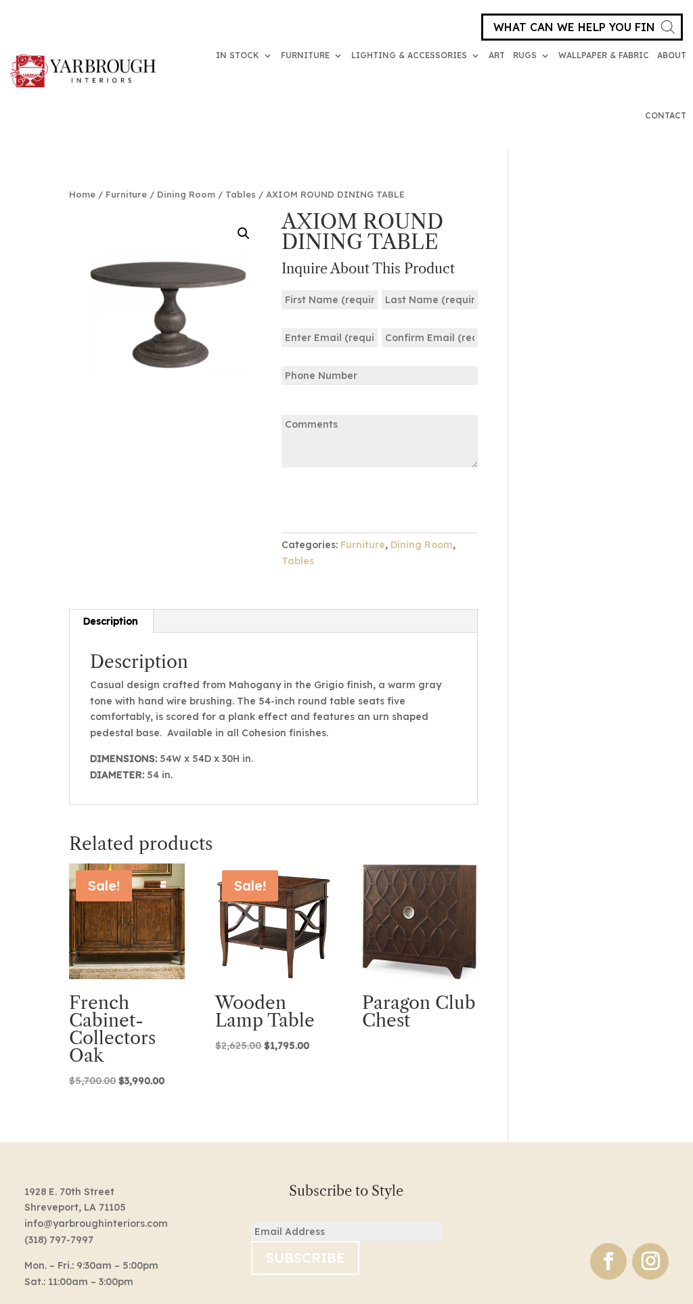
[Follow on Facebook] (608, 1261)
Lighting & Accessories (409, 55)
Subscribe (305, 1257)
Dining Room (186, 194)
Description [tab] (110, 621)
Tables (240, 194)
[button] (243, 233)
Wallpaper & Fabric (603, 55)
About (671, 55)
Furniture (305, 55)
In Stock (237, 55)
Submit (323, 499)
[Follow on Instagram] (650, 1261)
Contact (665, 115)
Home (82, 194)
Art (497, 55)
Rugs (525, 55)
